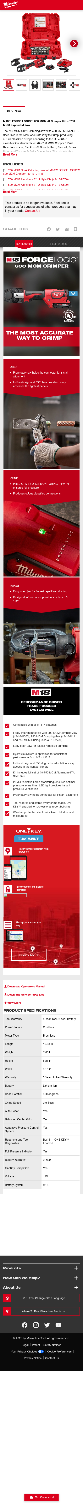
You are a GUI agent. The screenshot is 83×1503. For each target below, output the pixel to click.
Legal (25, 1344)
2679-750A (14, 110)
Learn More (29, 955)
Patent (36, 1344)
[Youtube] (58, 1325)
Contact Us (32, 210)
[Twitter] (47, 1325)
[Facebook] (24, 1325)
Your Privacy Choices (24, 1351)
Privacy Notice (33, 1358)
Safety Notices (52, 1344)
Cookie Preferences (59, 1351)
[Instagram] (36, 1325)
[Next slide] (74, 43)
